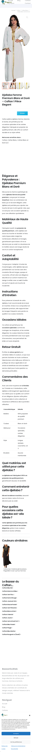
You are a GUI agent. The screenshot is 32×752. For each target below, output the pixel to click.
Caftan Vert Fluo (8, 594)
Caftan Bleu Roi (7, 588)
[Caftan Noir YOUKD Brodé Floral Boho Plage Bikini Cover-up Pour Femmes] (16, 556)
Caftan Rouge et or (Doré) (11, 634)
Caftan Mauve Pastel (9, 604)
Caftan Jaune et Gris (9, 601)
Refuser (16, 738)
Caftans (5, 710)
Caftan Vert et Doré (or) (11, 621)
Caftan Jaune (7, 618)
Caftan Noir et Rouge (9, 598)
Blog (3, 707)
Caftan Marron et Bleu (10, 591)
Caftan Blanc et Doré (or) (23, 11)
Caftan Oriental (8, 614)
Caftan (18, 10)
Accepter (16, 733)
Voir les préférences (16, 742)
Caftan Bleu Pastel (8, 624)
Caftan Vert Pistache (9, 608)
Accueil (13, 10)
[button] (29, 715)
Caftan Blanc (25, 10)
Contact (28, 3)
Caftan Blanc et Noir (9, 611)
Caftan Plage (7, 628)
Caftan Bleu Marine (9, 631)
